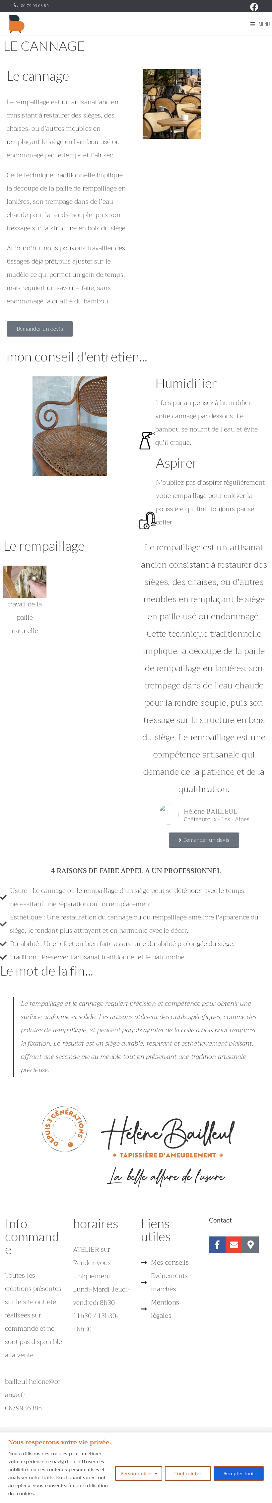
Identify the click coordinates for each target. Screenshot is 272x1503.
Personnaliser (136, 1473)
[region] (136, 1467)
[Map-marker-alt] (250, 1244)
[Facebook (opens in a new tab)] (253, 7)
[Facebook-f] (217, 1244)
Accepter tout (238, 1473)
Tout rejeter (187, 1473)
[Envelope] (234, 1244)
